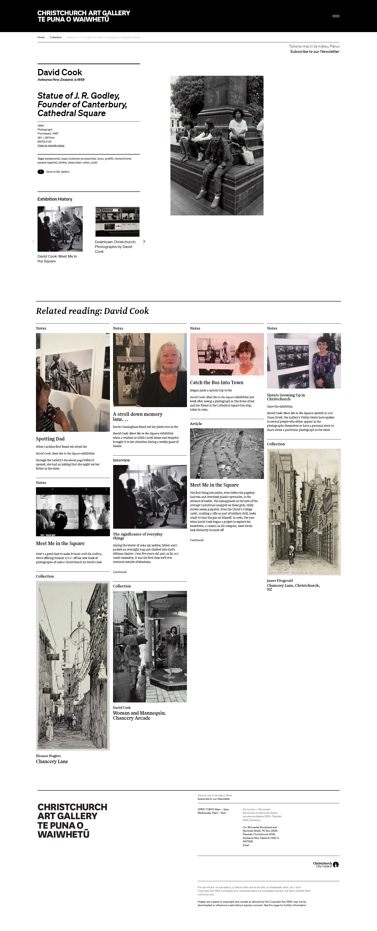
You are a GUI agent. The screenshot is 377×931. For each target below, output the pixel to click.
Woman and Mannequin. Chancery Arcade (139, 713)
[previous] (33, 241)
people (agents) (47, 162)
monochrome (123, 158)
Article (196, 423)
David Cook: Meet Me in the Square (58, 453)
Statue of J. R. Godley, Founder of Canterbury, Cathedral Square (103, 37)
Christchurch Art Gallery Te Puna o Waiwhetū (84, 16)
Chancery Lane (52, 759)
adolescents (52, 158)
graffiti (109, 158)
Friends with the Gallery (86, 554)
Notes (41, 328)
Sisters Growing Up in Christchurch (286, 397)
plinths (62, 162)
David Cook (60, 72)
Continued (120, 572)
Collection (56, 37)
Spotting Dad (50, 438)
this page (274, 905)
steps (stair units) (78, 162)
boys (101, 158)
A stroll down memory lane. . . (138, 416)
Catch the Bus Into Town (216, 382)
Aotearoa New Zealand (55, 79)
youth (94, 162)
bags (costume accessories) (78, 158)
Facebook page (73, 460)
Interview (121, 460)
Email (246, 845)
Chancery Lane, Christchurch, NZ (293, 585)
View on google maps (51, 145)
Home (41, 37)
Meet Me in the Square (60, 543)
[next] (144, 241)
